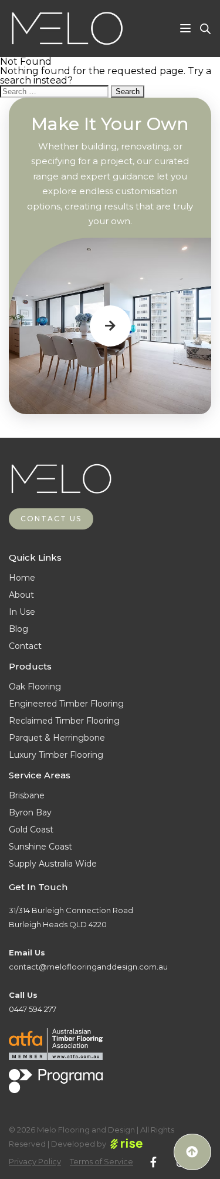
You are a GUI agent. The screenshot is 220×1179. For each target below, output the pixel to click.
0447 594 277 (32, 1009)
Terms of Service (101, 1161)
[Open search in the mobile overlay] (205, 29)
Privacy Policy (35, 1161)
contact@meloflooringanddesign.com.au (88, 966)
